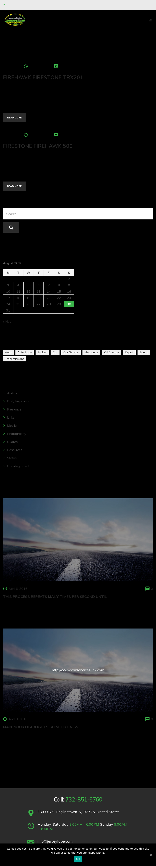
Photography (16, 434)
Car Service (71, 352)
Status (12, 458)
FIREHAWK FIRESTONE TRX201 (43, 77)
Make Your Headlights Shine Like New (41, 727)
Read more (14, 117)
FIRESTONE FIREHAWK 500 (38, 146)
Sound (144, 352)
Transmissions (14, 359)
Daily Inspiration (18, 401)
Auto (8, 352)
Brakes (42, 352)
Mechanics (91, 352)
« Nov (7, 321)
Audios (12, 393)
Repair (129, 352)
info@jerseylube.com (55, 841)
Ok (78, 859)
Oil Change (111, 352)
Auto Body (24, 352)
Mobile (12, 425)
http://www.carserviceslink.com (78, 670)
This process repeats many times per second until (55, 596)
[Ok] (151, 855)
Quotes (12, 442)
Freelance (14, 409)
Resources (14, 450)
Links (11, 417)
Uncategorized (18, 466)
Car (55, 352)
